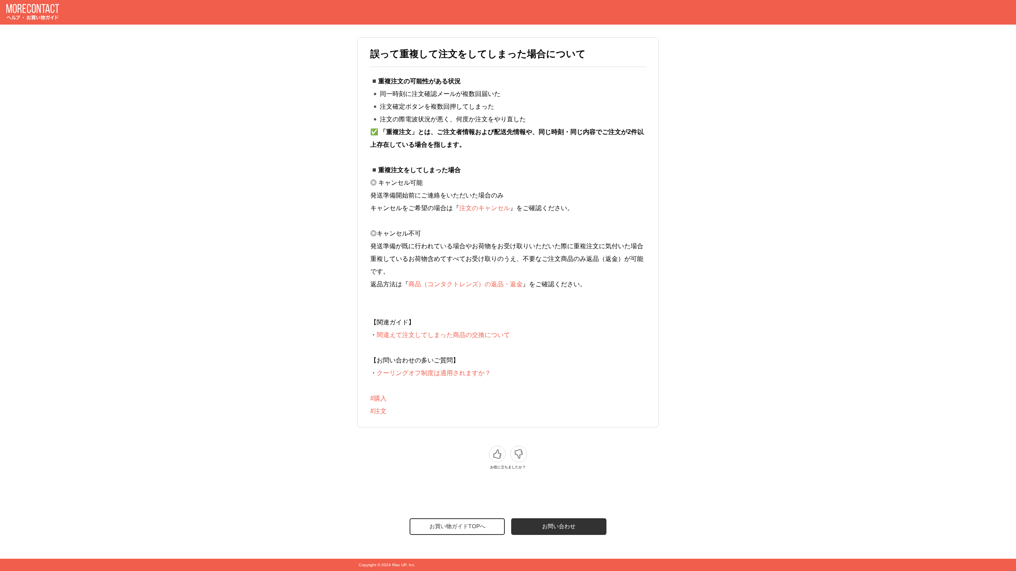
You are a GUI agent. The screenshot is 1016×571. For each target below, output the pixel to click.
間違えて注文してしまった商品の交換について (443, 334)
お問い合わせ (558, 526)
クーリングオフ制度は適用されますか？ (434, 373)
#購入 (378, 398)
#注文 (378, 411)
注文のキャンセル (484, 208)
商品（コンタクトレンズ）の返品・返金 (465, 284)
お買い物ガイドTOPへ (457, 526)
